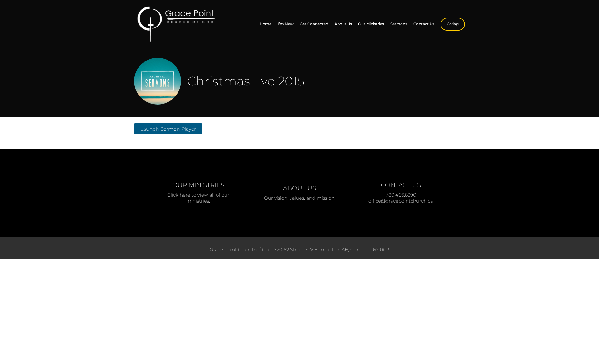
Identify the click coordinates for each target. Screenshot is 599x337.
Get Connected (314, 24)
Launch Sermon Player (168, 129)
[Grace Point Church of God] (181, 24)
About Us (343, 24)
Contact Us (423, 24)
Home (265, 24)
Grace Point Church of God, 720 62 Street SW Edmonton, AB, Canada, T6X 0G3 (299, 249)
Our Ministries (371, 24)
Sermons (398, 24)
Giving (453, 24)
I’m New (286, 24)
